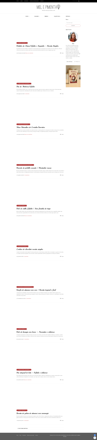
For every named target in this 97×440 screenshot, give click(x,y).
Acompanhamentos (27, 286)
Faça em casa (57, 16)
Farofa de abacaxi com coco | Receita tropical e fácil (36, 290)
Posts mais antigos (23, 428)
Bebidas (46, 16)
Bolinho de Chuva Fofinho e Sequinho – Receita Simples (37, 46)
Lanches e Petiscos (23, 164)
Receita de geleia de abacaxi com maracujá (32, 413)
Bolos (20, 205)
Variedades (25, 124)
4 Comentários (26, 175)
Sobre (21, 1)
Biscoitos (21, 246)
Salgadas (36, 16)
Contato (42, 1)
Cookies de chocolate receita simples (30, 249)
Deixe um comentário (29, 53)
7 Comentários (26, 339)
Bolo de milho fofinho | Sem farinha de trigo (34, 208)
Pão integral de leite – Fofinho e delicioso (32, 372)
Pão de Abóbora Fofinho (26, 86)
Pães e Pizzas (21, 83)
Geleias (23, 410)
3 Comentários (26, 420)
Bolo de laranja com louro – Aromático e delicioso (36, 332)
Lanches (23, 42)
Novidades (26, 1)
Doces (27, 16)
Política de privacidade (34, 1)
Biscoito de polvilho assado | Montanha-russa (34, 168)
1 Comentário (27, 94)
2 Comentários (28, 298)
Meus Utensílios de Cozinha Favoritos (31, 127)
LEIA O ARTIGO (69, 61)
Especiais (68, 16)
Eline (73, 43)
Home (18, 1)
